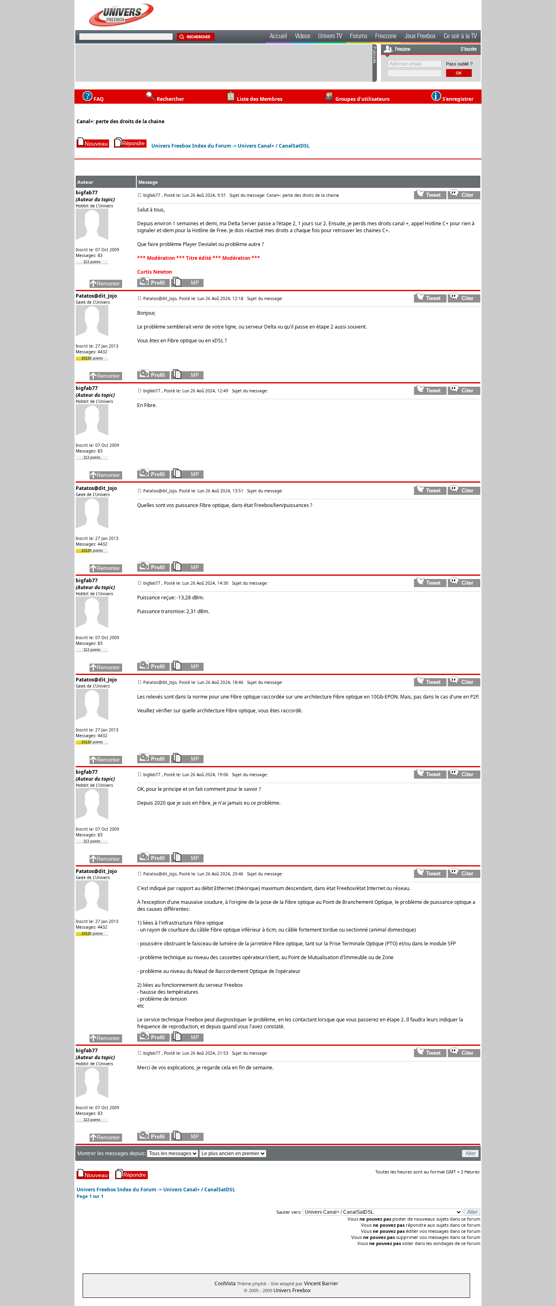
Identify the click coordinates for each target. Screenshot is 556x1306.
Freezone (385, 37)
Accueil (278, 37)
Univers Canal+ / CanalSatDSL (274, 145)
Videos (302, 37)
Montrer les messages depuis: (112, 1153)
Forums (358, 37)
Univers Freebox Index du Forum (191, 145)
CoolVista (225, 1283)
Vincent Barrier (321, 1283)
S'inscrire (469, 49)
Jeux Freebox (420, 37)
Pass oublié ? (459, 63)
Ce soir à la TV (460, 37)
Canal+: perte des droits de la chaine (120, 121)
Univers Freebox (292, 1290)
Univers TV (330, 37)
